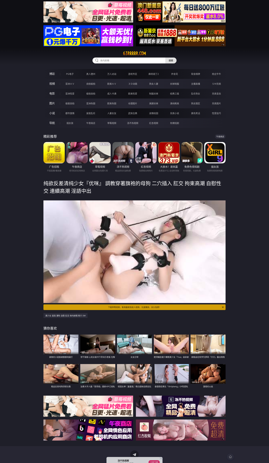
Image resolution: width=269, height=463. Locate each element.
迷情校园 (153, 113)
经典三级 (174, 93)
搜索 (171, 60)
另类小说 (174, 113)
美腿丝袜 (153, 103)
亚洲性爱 (69, 93)
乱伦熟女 (195, 93)
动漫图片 (132, 103)
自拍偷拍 (90, 83)
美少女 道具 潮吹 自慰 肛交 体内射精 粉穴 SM (65, 315)
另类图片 (216, 103)
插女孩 (70, 123)
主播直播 (195, 83)
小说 (52, 113)
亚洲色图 (90, 103)
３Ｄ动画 (132, 83)
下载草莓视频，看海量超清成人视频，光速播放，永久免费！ (134, 307)
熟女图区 (195, 103)
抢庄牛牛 (216, 74)
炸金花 (174, 74)
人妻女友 (111, 113)
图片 (52, 103)
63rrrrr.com (134, 53)
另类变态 (216, 93)
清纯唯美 (174, 103)
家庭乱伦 (90, 113)
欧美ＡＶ (111, 83)
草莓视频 (111, 123)
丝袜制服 (174, 83)
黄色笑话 (195, 113)
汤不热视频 (132, 123)
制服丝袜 (153, 93)
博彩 (52, 74)
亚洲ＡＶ (69, 83)
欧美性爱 (132, 93)
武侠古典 (132, 113)
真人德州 (90, 74)
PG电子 (70, 74)
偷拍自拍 (90, 93)
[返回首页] (230, 456)
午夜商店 (90, 123)
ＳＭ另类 (216, 83)
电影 (52, 93)
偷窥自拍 (69, 103)
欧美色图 (111, 103)
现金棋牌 (195, 74)
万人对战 (111, 74)
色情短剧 (174, 123)
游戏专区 (132, 74)
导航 (52, 123)
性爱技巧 (216, 113)
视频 (52, 84)
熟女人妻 (153, 83)
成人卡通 (111, 93)
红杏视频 (153, 123)
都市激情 (69, 113)
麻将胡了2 (154, 74)
